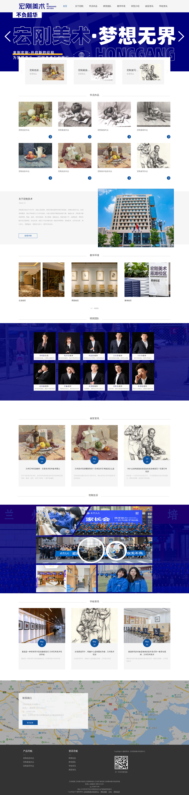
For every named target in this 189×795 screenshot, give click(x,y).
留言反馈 (30, 722)
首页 (65, 6)
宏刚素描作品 (28, 762)
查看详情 (28, 236)
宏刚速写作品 (28, 766)
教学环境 (121, 6)
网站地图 (104, 792)
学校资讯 (163, 6)
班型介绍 (135, 6)
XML (110, 792)
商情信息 (72, 758)
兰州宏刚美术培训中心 (137, 751)
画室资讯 (149, 6)
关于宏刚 (79, 6)
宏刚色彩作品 (28, 758)
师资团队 (107, 6)
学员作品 (93, 6)
